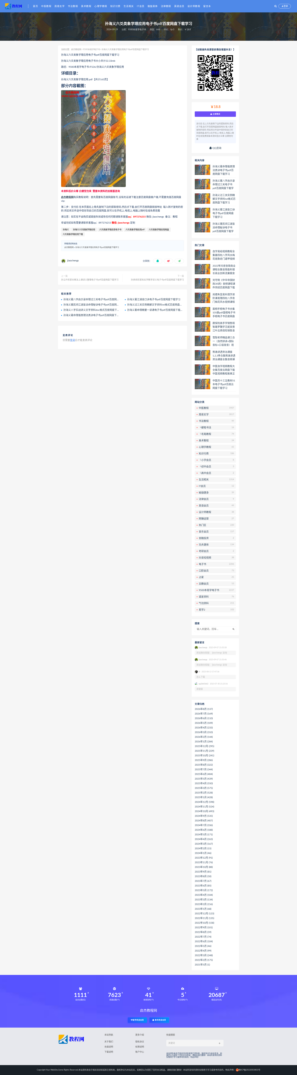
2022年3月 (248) (204, 955)
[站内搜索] (275, 6)
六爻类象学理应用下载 (73, 234)
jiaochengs (73, 260)
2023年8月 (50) (203, 876)
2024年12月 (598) (204, 802)
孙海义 (66, 230)
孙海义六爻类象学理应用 (84, 230)
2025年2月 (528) (204, 792)
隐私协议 (139, 1042)
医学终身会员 (138, 1020)
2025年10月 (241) (204, 755)
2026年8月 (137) (204, 709)
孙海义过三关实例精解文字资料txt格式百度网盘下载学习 (158, 304)
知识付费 (115, 6)
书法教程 (73, 6)
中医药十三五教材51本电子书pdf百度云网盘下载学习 (224, 384)
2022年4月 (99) (203, 951)
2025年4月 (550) (204, 783)
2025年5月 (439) (204, 779)
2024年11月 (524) (204, 806)
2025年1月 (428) (204, 797)
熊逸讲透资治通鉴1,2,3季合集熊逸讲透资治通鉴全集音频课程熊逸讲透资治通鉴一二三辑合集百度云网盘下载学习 (224, 356)
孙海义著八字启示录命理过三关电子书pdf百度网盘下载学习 (96, 299)
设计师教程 (193, 6)
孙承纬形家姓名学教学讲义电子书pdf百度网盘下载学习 (157, 280)
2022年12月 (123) (204, 913)
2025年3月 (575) (204, 788)
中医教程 (46, 6)
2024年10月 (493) (204, 811)
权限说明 (139, 1047)
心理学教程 (100, 6)
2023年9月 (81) (203, 872)
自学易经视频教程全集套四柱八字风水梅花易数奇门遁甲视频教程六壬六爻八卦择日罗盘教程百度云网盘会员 (224, 255)
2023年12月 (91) (204, 858)
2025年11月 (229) (204, 751)
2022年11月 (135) (204, 918)
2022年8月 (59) (203, 932)
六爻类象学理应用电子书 (110, 230)
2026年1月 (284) (204, 741)
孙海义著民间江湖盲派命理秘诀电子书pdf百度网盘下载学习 (96, 304)
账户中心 (139, 1052)
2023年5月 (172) (204, 890)
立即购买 (216, 114)
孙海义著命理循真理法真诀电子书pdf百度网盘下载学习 (93, 315)
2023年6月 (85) (203, 885)
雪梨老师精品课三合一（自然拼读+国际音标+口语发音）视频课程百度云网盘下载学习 (224, 341)
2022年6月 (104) (204, 941)
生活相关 (129, 6)
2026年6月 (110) (204, 718)
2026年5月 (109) (204, 723)
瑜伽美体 (153, 6)
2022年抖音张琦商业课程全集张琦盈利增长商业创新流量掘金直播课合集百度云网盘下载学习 (224, 270)
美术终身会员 (160, 1020)
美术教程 (86, 6)
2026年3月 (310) (204, 732)
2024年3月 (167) (204, 844)
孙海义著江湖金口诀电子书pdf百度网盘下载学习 (153, 299)
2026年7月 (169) (204, 713)
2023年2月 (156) (204, 904)
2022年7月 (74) (203, 937)
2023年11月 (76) (204, 862)
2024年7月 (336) (204, 825)
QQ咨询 (216, 148)
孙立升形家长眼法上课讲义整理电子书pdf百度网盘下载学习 (89, 280)
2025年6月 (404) (204, 774)
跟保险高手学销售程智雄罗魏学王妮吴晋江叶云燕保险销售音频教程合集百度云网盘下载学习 (224, 327)
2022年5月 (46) (203, 946)
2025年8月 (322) (204, 765)
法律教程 (166, 6)
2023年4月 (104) (204, 895)
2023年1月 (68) (203, 909)
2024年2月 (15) (203, 848)
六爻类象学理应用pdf (135, 230)
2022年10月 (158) (204, 923)
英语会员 (179, 6)
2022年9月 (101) (204, 927)
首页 (35, 6)
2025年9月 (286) (204, 760)
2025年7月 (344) (204, 769)
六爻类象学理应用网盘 (159, 230)
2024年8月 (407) (204, 820)
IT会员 (140, 6)
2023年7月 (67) (203, 881)
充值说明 (108, 1047)
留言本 (207, 6)
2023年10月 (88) (204, 867)
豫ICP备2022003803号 (249, 1070)
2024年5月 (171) (204, 834)
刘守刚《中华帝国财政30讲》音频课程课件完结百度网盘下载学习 (224, 284)
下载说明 (108, 1052)
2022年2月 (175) (204, 960)
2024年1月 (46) (203, 853)
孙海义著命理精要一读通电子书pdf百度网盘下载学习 (156, 310)
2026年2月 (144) (204, 737)
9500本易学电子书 (137, 30)
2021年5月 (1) (202, 964)
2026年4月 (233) (204, 727)
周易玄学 (59, 6)
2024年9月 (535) (204, 816)
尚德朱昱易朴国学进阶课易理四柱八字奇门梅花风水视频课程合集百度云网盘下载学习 (224, 298)
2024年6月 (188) (204, 830)
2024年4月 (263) (204, 839)
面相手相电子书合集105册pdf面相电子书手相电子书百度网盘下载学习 (224, 313)
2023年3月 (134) (204, 899)
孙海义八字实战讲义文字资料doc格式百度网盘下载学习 (93, 310)
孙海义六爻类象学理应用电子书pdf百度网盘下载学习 (97, 247)
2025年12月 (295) (204, 746)
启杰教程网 (76, 49)
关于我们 (108, 1042)
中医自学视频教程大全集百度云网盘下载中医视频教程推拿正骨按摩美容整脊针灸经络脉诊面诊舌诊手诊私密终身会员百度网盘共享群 (224, 370)
